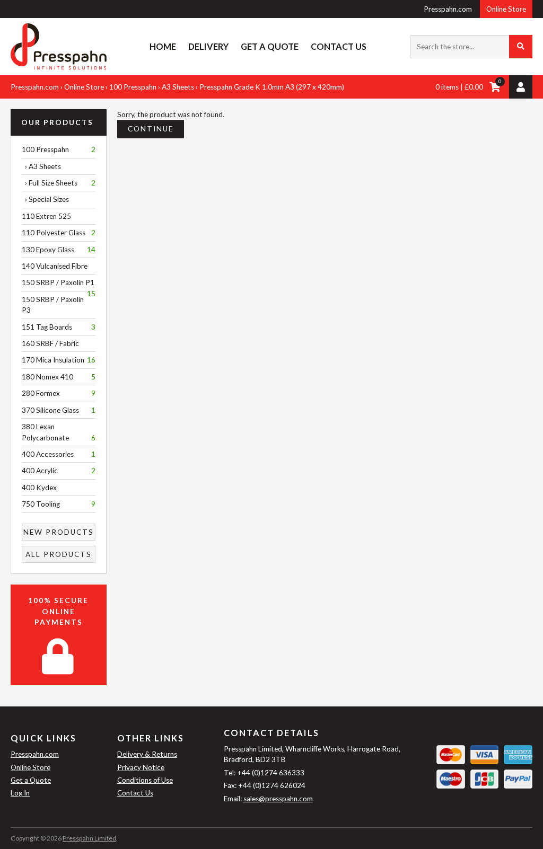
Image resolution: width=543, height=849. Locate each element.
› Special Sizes (45, 199)
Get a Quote (270, 46)
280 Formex (58, 393)
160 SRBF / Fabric (50, 343)
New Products (58, 532)
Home (163, 46)
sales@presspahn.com (278, 798)
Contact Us (338, 46)
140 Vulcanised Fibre (54, 266)
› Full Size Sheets (58, 183)
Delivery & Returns (147, 754)
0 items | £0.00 (459, 87)
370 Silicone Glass (58, 410)
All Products (58, 554)
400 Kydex (39, 487)
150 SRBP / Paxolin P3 (53, 304)
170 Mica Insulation (58, 360)
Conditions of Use (145, 780)
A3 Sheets (178, 87)
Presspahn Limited (89, 838)
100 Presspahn (132, 87)
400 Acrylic (58, 470)
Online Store (506, 9)
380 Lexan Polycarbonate (58, 431)
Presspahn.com (448, 9)
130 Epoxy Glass (58, 249)
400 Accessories (58, 454)
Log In (20, 793)
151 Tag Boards (58, 327)
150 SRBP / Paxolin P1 (58, 284)
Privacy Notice (140, 767)
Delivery (208, 46)
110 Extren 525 (46, 216)
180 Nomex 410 (58, 377)
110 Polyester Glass (58, 232)
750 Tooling (58, 504)
